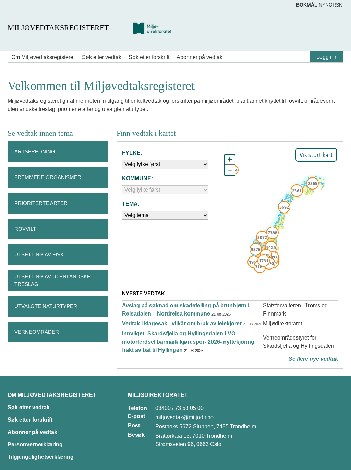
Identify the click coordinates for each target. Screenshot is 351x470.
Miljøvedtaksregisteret (58, 27)
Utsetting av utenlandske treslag (52, 280)
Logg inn (327, 57)
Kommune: (137, 178)
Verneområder (36, 332)
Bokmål (306, 5)
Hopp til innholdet (27, 8)
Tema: (131, 204)
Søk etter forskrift (149, 57)
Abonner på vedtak (199, 57)
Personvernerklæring (35, 444)
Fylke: (132, 153)
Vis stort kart (316, 155)
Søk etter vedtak (101, 57)
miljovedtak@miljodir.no (184, 417)
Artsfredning (34, 151)
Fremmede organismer (47, 177)
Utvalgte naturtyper (45, 306)
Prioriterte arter (41, 203)
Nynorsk (330, 5)
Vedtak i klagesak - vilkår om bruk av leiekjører (182, 323)
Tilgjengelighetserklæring (41, 457)
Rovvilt (25, 229)
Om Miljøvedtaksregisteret (43, 57)
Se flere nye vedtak (313, 359)
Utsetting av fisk (39, 254)
